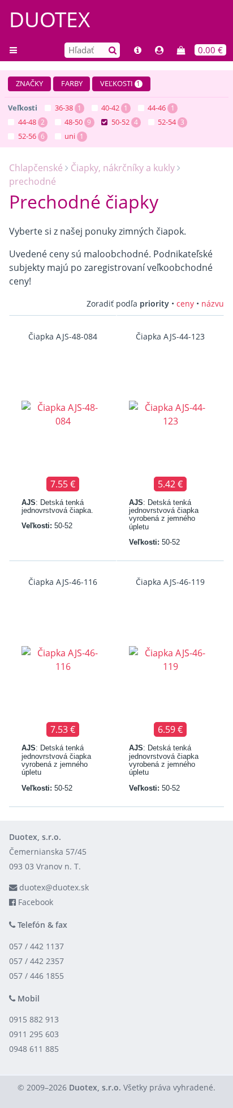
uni (69, 136)
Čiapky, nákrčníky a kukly (123, 168)
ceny (185, 303)
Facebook (35, 902)
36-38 (64, 108)
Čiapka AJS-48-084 (62, 336)
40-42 (110, 108)
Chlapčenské (36, 168)
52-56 (27, 136)
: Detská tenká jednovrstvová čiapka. (57, 506)
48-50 (73, 122)
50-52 (120, 122)
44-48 (27, 122)
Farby (72, 83)
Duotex (49, 19)
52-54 (167, 122)
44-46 (157, 108)
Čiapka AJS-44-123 (170, 336)
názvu (212, 303)
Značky (29, 83)
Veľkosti (120, 83)
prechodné (32, 181)
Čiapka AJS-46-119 (170, 581)
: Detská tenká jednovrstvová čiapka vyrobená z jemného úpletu (164, 514)
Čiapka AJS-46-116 (62, 581)
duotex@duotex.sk (54, 887)
